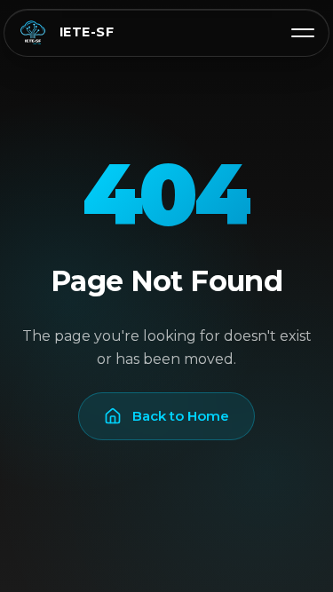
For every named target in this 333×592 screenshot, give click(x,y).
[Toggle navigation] (302, 32)
